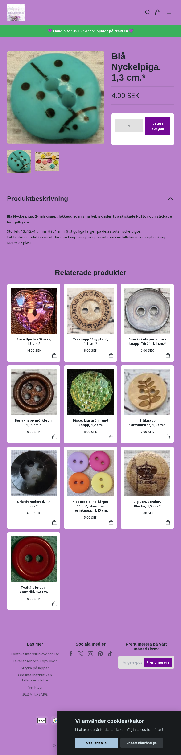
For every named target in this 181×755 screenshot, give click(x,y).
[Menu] (169, 12)
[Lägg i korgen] (54, 355)
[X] (80, 654)
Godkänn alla (96, 743)
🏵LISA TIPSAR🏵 (34, 694)
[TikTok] (110, 654)
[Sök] (148, 12)
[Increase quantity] (138, 126)
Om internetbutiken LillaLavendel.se (35, 678)
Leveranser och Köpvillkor (35, 660)
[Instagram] (90, 654)
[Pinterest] (100, 654)
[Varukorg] (157, 12)
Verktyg (35, 687)
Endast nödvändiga (142, 743)
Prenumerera (157, 662)
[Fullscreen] (55, 97)
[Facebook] (71, 654)
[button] (96, 99)
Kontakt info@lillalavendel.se (35, 653)
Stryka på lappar (35, 667)
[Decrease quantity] (120, 126)
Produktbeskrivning (37, 198)
